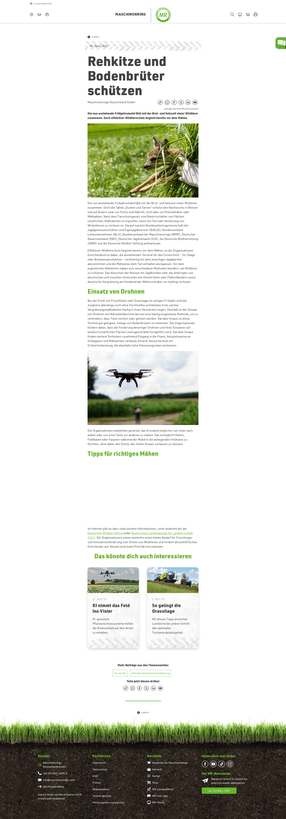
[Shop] (247, 14)
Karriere (157, 769)
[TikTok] (222, 764)
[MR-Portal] (239, 14)
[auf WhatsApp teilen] (167, 102)
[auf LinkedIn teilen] (188, 102)
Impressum (99, 762)
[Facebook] (206, 764)
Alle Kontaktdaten (53, 786)
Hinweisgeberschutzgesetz (109, 802)
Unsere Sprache (102, 795)
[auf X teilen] (181, 102)
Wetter (156, 776)
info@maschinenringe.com (58, 780)
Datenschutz (100, 769)
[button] (255, 14)
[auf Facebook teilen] (174, 102)
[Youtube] (214, 764)
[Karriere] (46, 14)
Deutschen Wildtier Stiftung (106, 533)
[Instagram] (231, 764)
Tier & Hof (120, 673)
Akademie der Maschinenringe (170, 762)
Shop (155, 782)
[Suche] (232, 14)
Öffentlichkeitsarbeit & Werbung (150, 673)
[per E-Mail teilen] (194, 102)
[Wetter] (31, 14)
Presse (97, 782)
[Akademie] (39, 14)
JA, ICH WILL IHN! (219, 790)
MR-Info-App (160, 795)
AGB (95, 776)
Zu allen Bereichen (43, 3)
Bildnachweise (101, 789)
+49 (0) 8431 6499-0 (55, 773)
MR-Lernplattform (162, 789)
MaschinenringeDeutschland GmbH (54, 764)
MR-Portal (158, 802)
